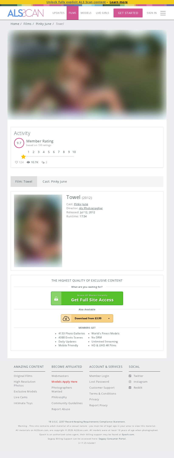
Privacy (94, 399)
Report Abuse (61, 409)
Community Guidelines (67, 403)
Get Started (128, 13)
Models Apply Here (64, 382)
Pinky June (44, 24)
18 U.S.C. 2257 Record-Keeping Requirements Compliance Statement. (87, 421)
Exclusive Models (25, 391)
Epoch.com (128, 434)
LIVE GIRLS (102, 13)
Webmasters (60, 376)
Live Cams (21, 397)
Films (28, 24)
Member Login (99, 376)
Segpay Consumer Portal (112, 438)
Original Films (23, 376)
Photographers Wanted (62, 389)
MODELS (86, 13)
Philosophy (59, 397)
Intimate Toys (23, 403)
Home (15, 24)
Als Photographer (91, 208)
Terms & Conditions (102, 393)
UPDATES (58, 13)
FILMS (72, 13)
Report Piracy (98, 405)
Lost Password (99, 382)
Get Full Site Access (92, 298)
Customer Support (102, 387)
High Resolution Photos (25, 383)
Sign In (152, 13)
